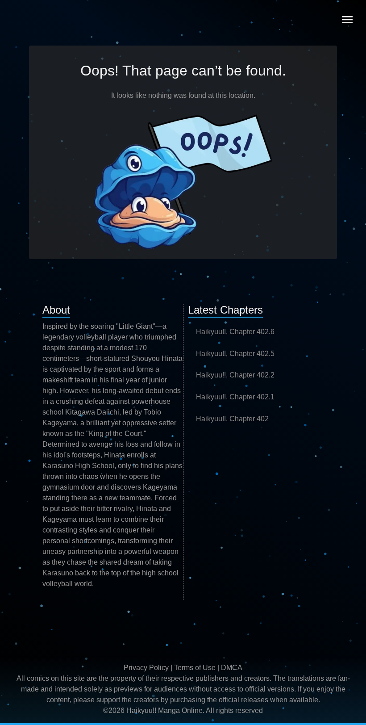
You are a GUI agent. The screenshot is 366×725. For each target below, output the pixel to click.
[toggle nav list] (347, 19)
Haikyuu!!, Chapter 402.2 (235, 375)
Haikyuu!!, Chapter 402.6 (235, 331)
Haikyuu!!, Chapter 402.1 (235, 397)
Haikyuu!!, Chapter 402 (232, 419)
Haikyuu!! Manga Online (164, 710)
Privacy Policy (146, 667)
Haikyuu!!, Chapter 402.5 (235, 353)
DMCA (231, 667)
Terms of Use (195, 667)
